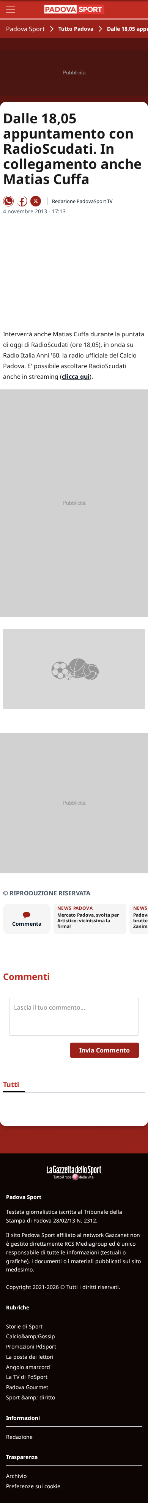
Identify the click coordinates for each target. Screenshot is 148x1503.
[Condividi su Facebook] (22, 201)
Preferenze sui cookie (33, 1486)
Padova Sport (25, 29)
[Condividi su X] (35, 201)
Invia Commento (104, 1050)
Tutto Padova (75, 28)
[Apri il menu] (10, 9)
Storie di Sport (24, 1326)
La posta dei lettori (30, 1356)
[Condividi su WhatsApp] (8, 201)
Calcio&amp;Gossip (30, 1336)
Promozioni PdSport (31, 1346)
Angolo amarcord (28, 1367)
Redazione (19, 1436)
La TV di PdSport (26, 1376)
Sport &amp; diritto (30, 1397)
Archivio (16, 1475)
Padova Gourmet (27, 1387)
